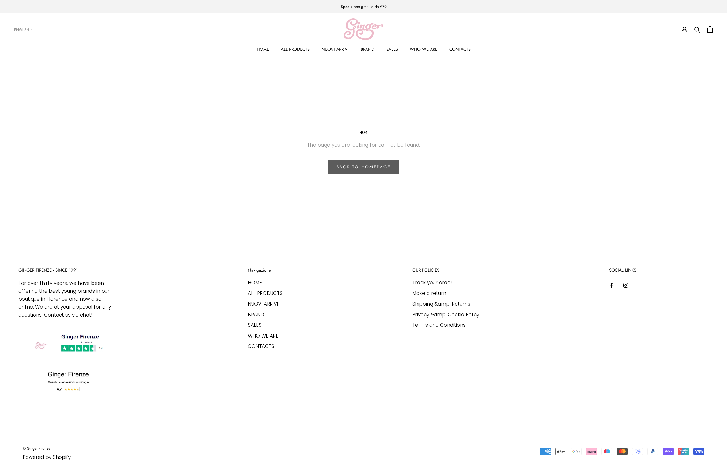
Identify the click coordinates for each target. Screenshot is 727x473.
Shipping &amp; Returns (441, 303)
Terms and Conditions (439, 325)
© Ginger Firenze (36, 448)
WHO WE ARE (423, 49)
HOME (263, 49)
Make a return (429, 293)
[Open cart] (710, 29)
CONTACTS (460, 49)
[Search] (697, 29)
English (21, 29)
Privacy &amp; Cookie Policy (445, 314)
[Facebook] (611, 285)
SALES (392, 49)
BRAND (367, 49)
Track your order (432, 282)
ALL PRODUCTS (295, 49)
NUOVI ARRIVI (335, 49)
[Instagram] (625, 285)
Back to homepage (363, 167)
